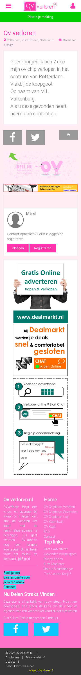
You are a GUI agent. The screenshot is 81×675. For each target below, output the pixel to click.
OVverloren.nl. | (27, 653)
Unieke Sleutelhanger (58, 569)
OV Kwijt (50, 526)
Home (50, 499)
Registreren (42, 248)
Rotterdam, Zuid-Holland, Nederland (30, 40)
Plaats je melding (40, 17)
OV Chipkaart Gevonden (60, 512)
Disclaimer (12, 657)
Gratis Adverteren (56, 549)
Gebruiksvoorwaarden (20, 666)
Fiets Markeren (54, 564)
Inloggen (18, 248)
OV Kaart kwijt (53, 522)
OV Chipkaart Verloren (59, 507)
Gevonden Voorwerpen (60, 554)
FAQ (47, 531)
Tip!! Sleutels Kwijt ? (57, 574)
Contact (49, 536)
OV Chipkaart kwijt (56, 517)
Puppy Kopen (53, 559)
